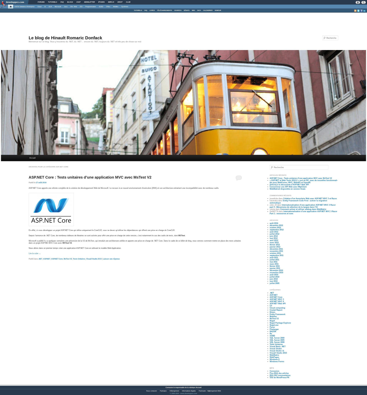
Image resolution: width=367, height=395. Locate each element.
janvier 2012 (275, 247)
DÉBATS (187, 10)
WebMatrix (274, 355)
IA (45, 6)
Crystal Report (276, 310)
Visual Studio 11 (277, 351)
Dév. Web (73, 6)
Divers (272, 312)
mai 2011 (273, 262)
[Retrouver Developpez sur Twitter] (358, 11)
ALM (50, 6)
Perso (272, 327)
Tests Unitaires (79, 259)
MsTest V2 (68, 259)
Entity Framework (277, 314)
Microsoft (58, 6)
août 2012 (274, 232)
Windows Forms (277, 361)
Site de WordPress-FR (279, 377)
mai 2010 (274, 281)
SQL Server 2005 (277, 340)
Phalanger (274, 329)
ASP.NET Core (57, 259)
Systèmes (124, 6)
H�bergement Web (214, 391)
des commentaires (280, 375)
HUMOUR (218, 10)
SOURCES (177, 10)
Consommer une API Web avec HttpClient (288, 187)
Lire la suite (35, 253)
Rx (271, 334)
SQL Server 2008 (277, 342)
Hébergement (174, 391)
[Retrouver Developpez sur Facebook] (361, 11)
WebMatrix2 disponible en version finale (287, 189)
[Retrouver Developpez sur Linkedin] (364, 11)
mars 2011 (274, 264)
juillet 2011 (274, 260)
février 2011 (275, 266)
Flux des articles (279, 373)
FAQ (145, 10)
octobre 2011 (275, 253)
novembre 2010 (276, 272)
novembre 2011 (276, 251)
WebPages (274, 357)
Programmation (90, 6)
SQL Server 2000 (277, 338)
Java (65, 6)
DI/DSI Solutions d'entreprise (25, 6)
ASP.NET (46, 259)
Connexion (274, 371)
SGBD (101, 6)
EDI (81, 6)
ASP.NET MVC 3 (277, 299)
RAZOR (273, 331)
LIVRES (152, 10)
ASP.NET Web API (278, 304)
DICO (199, 10)
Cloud (39, 6)
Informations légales (189, 391)
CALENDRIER (207, 10)
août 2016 (274, 223)
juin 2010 (274, 279)
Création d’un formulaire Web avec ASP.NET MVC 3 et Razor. (310, 198)
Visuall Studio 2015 (94, 259)
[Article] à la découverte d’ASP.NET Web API (289, 185)
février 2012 (275, 245)
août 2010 (274, 275)
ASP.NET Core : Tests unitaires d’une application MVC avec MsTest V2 (90, 177)
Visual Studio (276, 349)
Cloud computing (277, 308)
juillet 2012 (274, 234)
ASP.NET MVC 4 (277, 301)
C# (271, 306)
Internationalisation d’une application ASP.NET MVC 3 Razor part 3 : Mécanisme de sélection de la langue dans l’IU (303, 206)
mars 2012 (274, 242)
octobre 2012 (275, 227)
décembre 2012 (276, 225)
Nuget (272, 321)
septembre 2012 (277, 230)
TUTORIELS (138, 10)
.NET (40, 259)
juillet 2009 (274, 283)
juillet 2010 (274, 277)
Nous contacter (151, 391)
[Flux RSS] (355, 11)
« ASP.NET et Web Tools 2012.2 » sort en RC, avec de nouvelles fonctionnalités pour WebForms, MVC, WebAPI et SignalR (304, 181)
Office (108, 6)
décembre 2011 (276, 249)
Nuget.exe (274, 325)
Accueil (32, 158)
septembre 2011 (276, 255)
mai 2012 (274, 238)
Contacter (169, 387)
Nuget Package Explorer (280, 323)
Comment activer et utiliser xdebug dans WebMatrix (303, 209)
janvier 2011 (275, 268)
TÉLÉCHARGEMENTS (164, 10)
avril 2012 (274, 240)
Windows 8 (274, 359)
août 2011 (274, 257)
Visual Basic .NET (278, 346)
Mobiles (115, 6)
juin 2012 (274, 236)
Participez (163, 391)
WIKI (193, 10)
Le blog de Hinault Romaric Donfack (65, 37)
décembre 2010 (276, 270)
